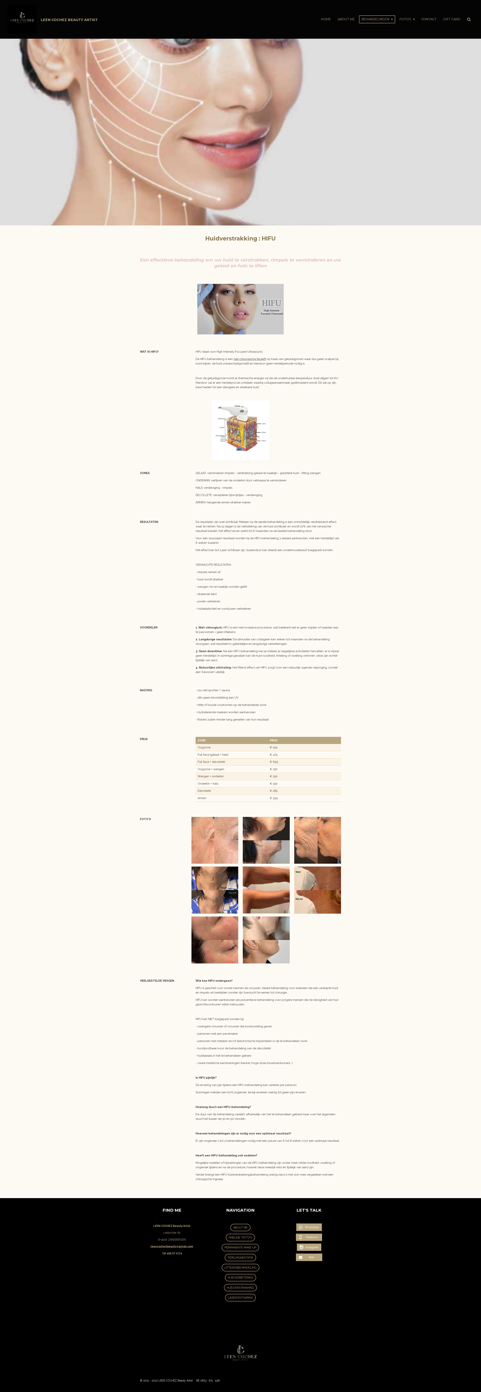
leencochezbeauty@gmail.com (172, 1246)
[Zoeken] (468, 19)
